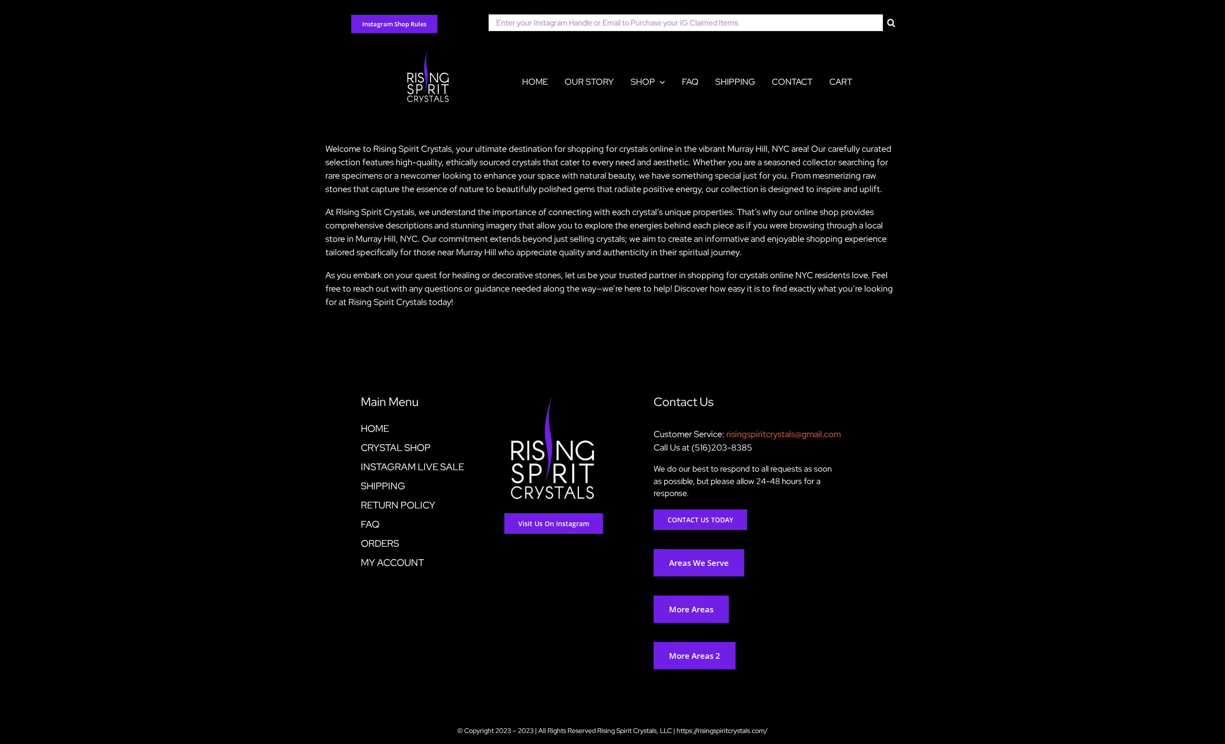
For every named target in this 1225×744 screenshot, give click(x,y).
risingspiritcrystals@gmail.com (783, 434)
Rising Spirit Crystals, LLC (634, 730)
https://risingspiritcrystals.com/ (722, 730)
